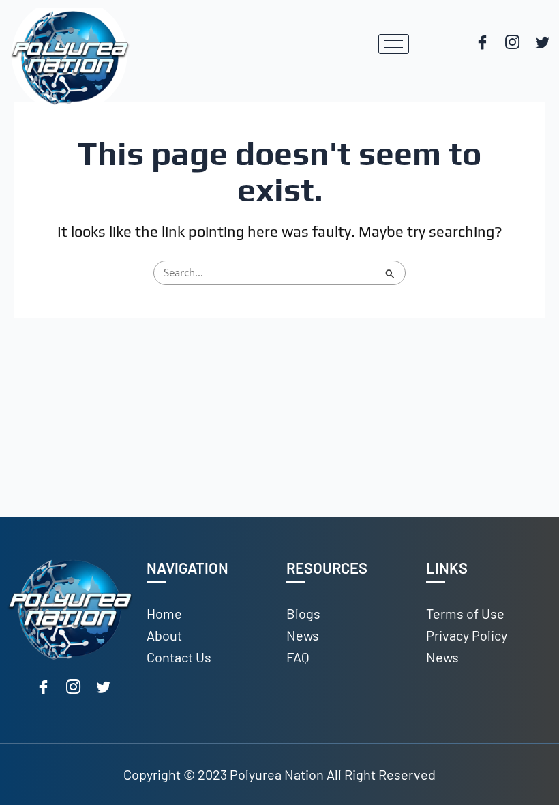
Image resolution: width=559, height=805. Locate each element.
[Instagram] (512, 43)
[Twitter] (542, 43)
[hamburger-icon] (393, 44)
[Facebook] (482, 43)
